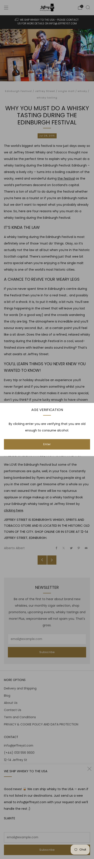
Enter (47, 444)
